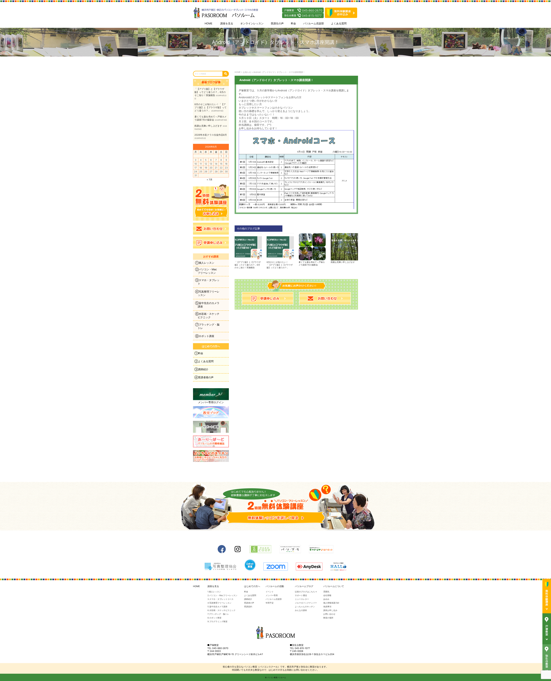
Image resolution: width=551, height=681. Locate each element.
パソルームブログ (304, 586)
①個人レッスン (204, 262)
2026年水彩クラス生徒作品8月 (210, 134)
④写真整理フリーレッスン (207, 293)
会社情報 (327, 595)
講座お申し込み (330, 610)
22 (221, 167)
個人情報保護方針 (331, 603)
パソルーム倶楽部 (313, 23)
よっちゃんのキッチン (305, 606)
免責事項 (327, 606)
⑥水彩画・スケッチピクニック (207, 315)
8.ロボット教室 (214, 617)
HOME (208, 23)
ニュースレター (302, 599)
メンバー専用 (272, 595)
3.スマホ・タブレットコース (220, 599)
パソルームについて (333, 586)
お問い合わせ (329, 614)
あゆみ (326, 599)
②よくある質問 (204, 361)
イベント (270, 591)
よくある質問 (339, 23)
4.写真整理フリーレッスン (219, 603)
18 (200, 167)
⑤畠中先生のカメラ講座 (207, 305)
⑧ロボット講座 (204, 336)
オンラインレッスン (252, 23)
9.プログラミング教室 (217, 621)
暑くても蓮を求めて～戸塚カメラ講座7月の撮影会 (312, 263)
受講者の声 (249, 603)
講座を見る (226, 23)
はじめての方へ (252, 586)
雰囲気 (326, 591)
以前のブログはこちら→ (306, 591)
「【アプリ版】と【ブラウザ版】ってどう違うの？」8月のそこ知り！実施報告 (248, 265)
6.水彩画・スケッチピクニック (221, 610)
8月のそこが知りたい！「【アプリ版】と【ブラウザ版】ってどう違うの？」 (280, 265)
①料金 (198, 353)
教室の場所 (328, 617)
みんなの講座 (301, 610)
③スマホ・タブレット (207, 282)
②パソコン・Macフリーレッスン (206, 271)
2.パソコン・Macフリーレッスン (222, 595)
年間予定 (270, 603)
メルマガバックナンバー (306, 603)
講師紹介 (248, 599)
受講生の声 (277, 23)
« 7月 (209, 179)
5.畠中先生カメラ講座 (217, 606)
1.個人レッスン (214, 591)
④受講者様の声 (204, 377)
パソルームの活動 (275, 586)
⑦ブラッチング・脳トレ (207, 326)
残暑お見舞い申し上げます (343, 262)
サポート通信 (301, 595)
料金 (293, 23)
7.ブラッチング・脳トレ (218, 614)
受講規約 (248, 606)
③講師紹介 (201, 369)
